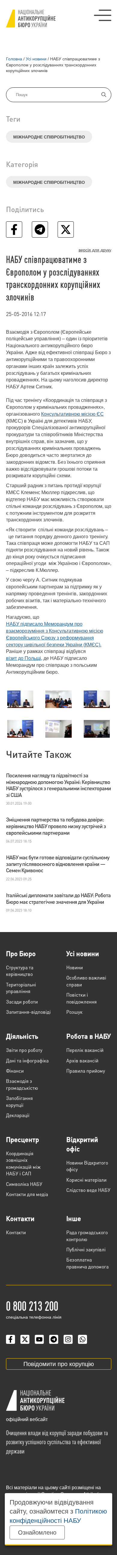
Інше (73, 1218)
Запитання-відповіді (28, 1012)
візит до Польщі (23, 658)
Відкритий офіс (82, 1144)
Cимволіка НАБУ (24, 1184)
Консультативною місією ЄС (72, 414)
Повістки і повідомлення (81, 998)
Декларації (17, 1115)
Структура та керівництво (19, 970)
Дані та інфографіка (27, 1060)
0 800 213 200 (32, 1305)
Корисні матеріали (86, 1180)
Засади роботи (22, 1001)
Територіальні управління (21, 987)
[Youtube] (39, 1339)
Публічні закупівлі (86, 1249)
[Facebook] (10, 1339)
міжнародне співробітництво (49, 137)
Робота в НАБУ (88, 1036)
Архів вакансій (82, 1060)
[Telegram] (53, 1339)
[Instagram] (68, 1339)
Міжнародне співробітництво (49, 182)
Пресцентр (22, 1139)
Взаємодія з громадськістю (22, 1084)
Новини (74, 967)
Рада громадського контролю (87, 1235)
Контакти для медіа (27, 1194)
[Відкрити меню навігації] (102, 15)
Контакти (20, 1218)
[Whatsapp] (82, 1339)
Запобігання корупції (19, 1101)
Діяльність (22, 1036)
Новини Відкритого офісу (87, 1165)
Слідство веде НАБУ (88, 1190)
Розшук (74, 1012)
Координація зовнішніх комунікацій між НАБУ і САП (23, 1163)
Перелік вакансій (85, 1050)
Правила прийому (85, 1071)
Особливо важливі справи (86, 980)
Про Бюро (21, 953)
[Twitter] (24, 1339)
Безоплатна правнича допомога (87, 1262)
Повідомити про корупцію (58, 1364)
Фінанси (15, 1071)
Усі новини (82, 953)
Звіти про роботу (24, 1050)
